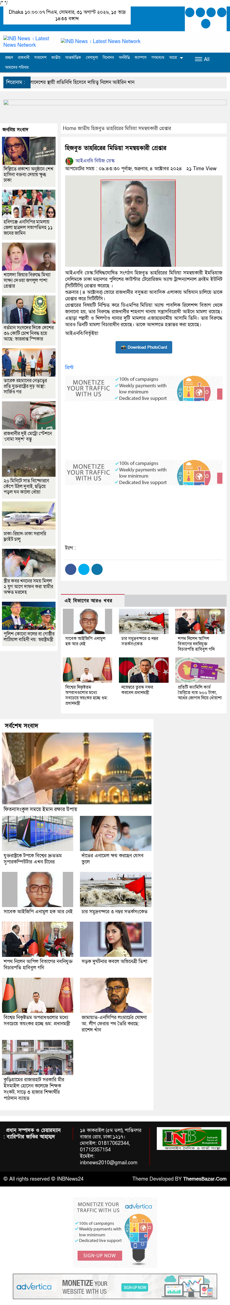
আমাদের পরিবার (17, 67)
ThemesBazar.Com (205, 1179)
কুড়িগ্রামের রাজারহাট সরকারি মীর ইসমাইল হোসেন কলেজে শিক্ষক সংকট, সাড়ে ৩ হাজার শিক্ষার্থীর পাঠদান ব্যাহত (34, 1089)
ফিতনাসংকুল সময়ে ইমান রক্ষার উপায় (40, 809)
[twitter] (200, 12)
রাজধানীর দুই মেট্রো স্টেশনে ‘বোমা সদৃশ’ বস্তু (28, 436)
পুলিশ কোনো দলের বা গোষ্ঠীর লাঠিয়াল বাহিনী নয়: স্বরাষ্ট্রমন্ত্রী (29, 637)
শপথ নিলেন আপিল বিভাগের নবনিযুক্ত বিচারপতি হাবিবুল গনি (196, 643)
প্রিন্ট (69, 367)
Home (69, 128)
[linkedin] (221, 12)
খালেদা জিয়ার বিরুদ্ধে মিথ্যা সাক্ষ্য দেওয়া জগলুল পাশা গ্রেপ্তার (27, 280)
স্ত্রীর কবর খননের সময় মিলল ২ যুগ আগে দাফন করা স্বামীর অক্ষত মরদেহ (28, 587)
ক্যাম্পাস (141, 57)
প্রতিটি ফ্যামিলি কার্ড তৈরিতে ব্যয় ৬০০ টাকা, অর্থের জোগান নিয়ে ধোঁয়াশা (200, 692)
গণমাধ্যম (157, 57)
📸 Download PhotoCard (144, 347)
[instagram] (211, 12)
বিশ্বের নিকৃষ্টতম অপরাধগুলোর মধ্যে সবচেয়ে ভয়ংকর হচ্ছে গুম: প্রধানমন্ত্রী (86, 695)
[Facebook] (70, 569)
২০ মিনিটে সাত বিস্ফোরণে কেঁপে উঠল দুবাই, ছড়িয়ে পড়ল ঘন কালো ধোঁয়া (26, 486)
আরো (173, 57)
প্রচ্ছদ (9, 57)
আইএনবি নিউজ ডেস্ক (94, 161)
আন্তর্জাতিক (73, 57)
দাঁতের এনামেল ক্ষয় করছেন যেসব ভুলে (113, 858)
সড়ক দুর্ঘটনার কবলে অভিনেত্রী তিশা (114, 961)
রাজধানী (23, 57)
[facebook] (189, 12)
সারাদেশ (40, 57)
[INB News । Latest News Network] (28, 41)
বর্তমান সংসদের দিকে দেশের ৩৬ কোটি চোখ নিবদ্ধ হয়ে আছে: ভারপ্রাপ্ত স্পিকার (29, 333)
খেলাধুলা (92, 57)
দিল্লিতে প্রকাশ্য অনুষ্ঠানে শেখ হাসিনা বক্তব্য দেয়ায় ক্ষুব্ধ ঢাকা (28, 174)
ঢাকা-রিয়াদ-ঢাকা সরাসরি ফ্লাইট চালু (25, 536)
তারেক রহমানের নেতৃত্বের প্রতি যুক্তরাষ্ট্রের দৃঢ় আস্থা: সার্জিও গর (25, 386)
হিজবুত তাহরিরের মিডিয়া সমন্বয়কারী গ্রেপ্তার (131, 128)
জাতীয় (55, 57)
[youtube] (205, 23)
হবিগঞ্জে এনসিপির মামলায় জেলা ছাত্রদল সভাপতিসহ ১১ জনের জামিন (28, 227)
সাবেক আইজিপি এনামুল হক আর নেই (85, 641)
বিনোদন (108, 57)
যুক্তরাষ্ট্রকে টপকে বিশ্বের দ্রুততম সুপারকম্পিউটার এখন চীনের (33, 858)
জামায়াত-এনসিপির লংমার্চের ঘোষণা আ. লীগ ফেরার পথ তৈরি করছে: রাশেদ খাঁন (114, 1023)
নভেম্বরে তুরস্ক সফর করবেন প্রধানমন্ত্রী (137, 690)
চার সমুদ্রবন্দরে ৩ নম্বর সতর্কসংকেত (139, 641)
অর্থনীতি (124, 57)
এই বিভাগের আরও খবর (88, 600)
